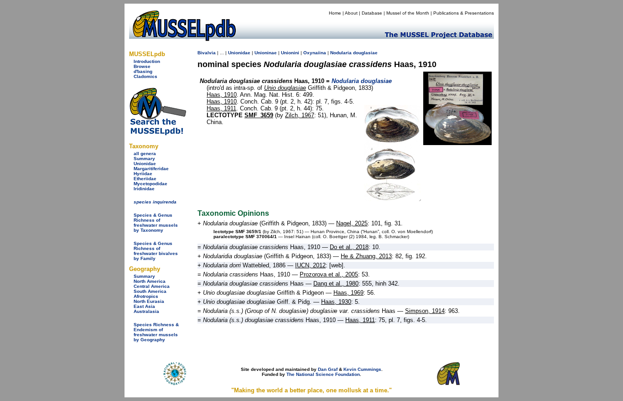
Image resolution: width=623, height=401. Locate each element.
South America (150, 291)
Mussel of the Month (407, 13)
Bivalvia (206, 52)
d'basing (143, 71)
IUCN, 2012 (310, 265)
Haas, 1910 (222, 94)
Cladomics (145, 76)
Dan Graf (327, 369)
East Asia (144, 306)
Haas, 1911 (221, 108)
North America (150, 281)
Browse (142, 66)
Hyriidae (143, 173)
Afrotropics (146, 296)
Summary (144, 158)
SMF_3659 (258, 115)
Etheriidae (145, 178)
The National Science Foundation (323, 374)
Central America (152, 286)
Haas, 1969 (348, 292)
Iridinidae (144, 188)
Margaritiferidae (151, 168)
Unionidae (145, 163)
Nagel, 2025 (352, 223)
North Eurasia (149, 301)
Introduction (147, 61)
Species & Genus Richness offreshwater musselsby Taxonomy (156, 223)
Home (335, 13)
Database (372, 13)
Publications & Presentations (463, 13)
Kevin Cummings (362, 369)
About (351, 13)
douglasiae (365, 52)
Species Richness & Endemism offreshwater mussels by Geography (156, 332)
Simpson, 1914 (425, 310)
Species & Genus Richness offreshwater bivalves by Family (156, 251)
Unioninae (265, 52)
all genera (145, 153)
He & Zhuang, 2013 (366, 256)
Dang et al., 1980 (335, 283)
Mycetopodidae (150, 183)
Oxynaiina (314, 52)
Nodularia (341, 52)
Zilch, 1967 (299, 115)
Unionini (290, 52)
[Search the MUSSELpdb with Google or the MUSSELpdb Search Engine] (157, 133)
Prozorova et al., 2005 (329, 274)
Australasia (146, 311)
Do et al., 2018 (349, 247)
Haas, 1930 (336, 301)
